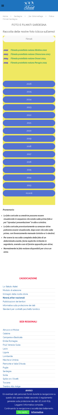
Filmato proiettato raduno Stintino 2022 (29, 50)
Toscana (6, 383)
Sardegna (18, 16)
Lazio (5, 349)
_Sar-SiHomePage (35, 16)
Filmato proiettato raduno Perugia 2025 (29, 63)
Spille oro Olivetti (10, 379)
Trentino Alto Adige (11, 386)
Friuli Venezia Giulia (11, 345)
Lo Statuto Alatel (10, 286)
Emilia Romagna (10, 341)
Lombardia (8, 356)
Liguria (6, 352)
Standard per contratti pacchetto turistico (21, 309)
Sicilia (5, 375)
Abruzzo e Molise (11, 330)
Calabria (6, 333)
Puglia (5, 367)
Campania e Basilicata (12, 337)
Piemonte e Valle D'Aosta (14, 364)
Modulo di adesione (12, 290)
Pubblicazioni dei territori (14, 301)
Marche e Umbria (10, 360)
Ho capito (22, 412)
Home (5, 16)
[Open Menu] (2, 5)
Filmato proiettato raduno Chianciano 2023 (31, 54)
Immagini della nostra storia (15, 294)
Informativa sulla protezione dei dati (19, 305)
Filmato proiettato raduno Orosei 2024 (28, 58)
